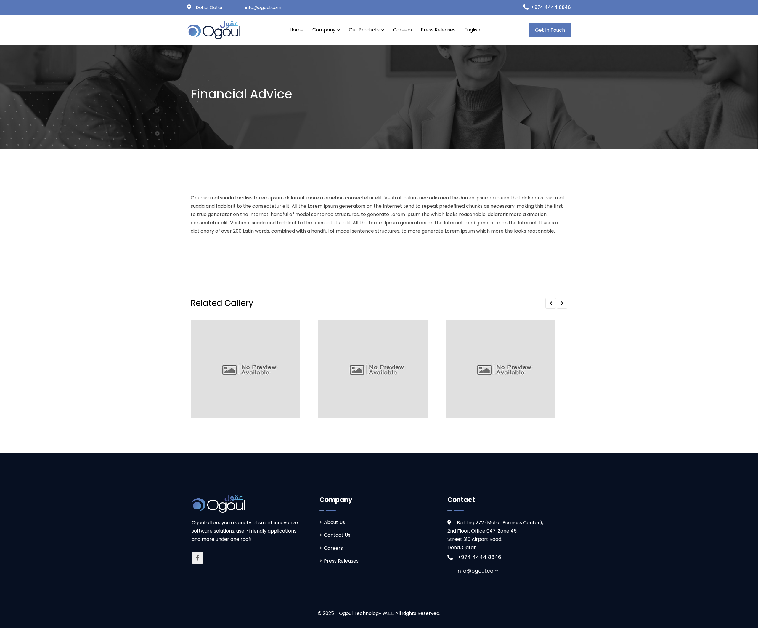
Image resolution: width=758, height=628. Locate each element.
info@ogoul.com (263, 7)
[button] (550, 303)
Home (296, 29)
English (472, 29)
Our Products (364, 29)
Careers (402, 29)
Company (323, 29)
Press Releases (438, 29)
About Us (334, 522)
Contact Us (337, 535)
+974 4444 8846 (551, 7)
